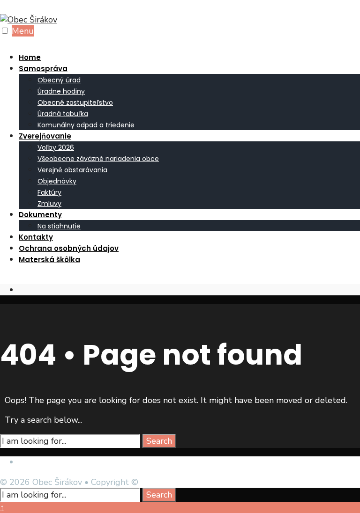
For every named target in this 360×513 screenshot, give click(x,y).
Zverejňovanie (45, 136)
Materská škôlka (49, 259)
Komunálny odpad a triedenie (86, 125)
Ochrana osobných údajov (69, 248)
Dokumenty (40, 215)
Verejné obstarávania (72, 170)
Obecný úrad (59, 80)
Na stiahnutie (59, 226)
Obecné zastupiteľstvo (75, 102)
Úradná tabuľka (63, 113)
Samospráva (43, 68)
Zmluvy (49, 203)
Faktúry (49, 192)
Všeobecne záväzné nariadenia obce (98, 158)
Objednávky (57, 181)
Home (30, 57)
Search (159, 441)
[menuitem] (189, 96)
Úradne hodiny (61, 91)
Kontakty (36, 237)
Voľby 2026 (56, 147)
